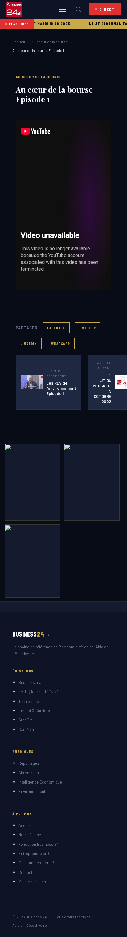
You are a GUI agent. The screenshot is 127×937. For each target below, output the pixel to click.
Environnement (31, 791)
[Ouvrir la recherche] (78, 9)
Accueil (18, 42)
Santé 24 (26, 729)
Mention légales (32, 881)
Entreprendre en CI (34, 853)
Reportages (28, 763)
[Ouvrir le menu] (62, 9)
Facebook (56, 327)
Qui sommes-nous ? (36, 862)
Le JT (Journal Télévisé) (38, 691)
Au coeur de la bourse (49, 42)
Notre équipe (29, 834)
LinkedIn (28, 343)
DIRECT (107, 9)
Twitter (87, 327)
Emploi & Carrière (34, 710)
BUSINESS (31, 634)
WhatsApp (60, 343)
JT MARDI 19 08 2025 (42, 23)
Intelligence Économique (40, 782)
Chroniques (28, 772)
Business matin (32, 682)
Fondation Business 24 (38, 844)
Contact (25, 872)
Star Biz (25, 719)
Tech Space (28, 701)
